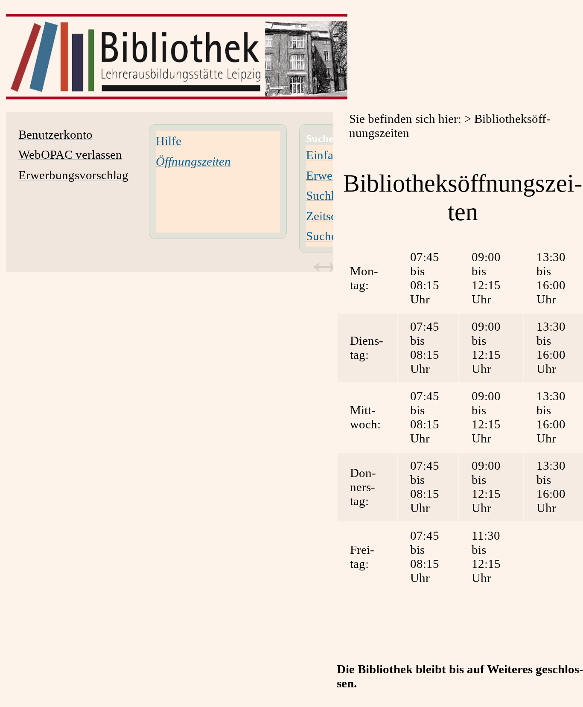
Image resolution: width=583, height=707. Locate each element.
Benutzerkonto (55, 134)
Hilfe (168, 141)
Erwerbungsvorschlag (73, 175)
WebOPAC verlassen (70, 154)
